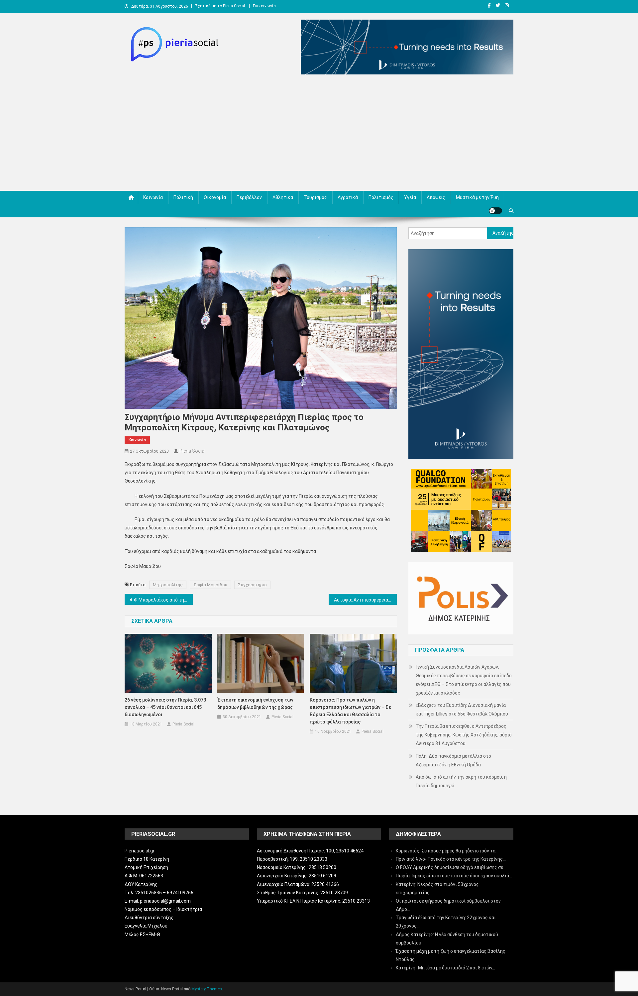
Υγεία (410, 197)
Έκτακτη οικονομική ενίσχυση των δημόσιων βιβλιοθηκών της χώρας (255, 703)
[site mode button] (495, 210)
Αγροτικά (348, 197)
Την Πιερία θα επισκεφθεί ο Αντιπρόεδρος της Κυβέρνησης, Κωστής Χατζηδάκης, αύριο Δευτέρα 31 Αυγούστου (464, 734)
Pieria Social (192, 451)
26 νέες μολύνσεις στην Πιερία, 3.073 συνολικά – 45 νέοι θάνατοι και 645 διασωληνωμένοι (165, 707)
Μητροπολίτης (168, 584)
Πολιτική (183, 197)
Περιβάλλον (249, 197)
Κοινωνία (153, 197)
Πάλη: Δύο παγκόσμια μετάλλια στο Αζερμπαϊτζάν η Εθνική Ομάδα (453, 760)
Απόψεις (436, 197)
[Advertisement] (319, 134)
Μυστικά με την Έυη (477, 197)
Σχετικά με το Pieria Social (220, 6)
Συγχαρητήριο (252, 584)
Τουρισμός (315, 197)
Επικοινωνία (264, 6)
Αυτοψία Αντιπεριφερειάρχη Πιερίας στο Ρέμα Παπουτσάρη (365, 600)
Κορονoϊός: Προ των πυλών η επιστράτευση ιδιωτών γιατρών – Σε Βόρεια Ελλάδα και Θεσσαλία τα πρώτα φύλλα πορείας (350, 710)
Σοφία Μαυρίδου (210, 584)
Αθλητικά (282, 197)
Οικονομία (215, 197)
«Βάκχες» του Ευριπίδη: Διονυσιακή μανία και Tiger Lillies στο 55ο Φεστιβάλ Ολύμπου (462, 710)
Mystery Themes (206, 989)
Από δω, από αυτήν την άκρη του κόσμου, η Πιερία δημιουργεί (461, 781)
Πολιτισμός (381, 197)
